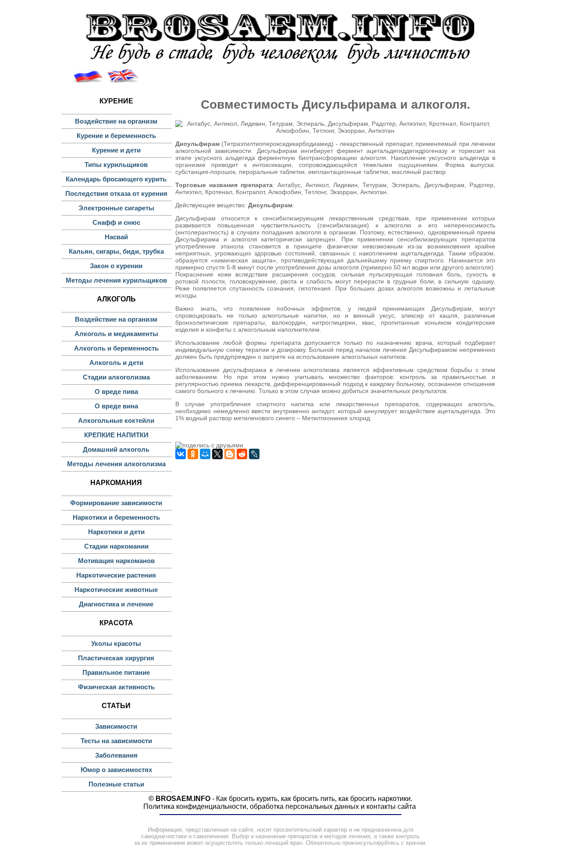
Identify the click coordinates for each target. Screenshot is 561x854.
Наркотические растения (116, 575)
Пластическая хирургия (116, 658)
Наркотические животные (116, 589)
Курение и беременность (116, 135)
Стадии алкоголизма (116, 377)
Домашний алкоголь (116, 449)
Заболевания (116, 755)
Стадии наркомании (116, 546)
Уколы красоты (116, 643)
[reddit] (242, 454)
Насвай (116, 237)
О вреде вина (116, 406)
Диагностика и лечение (116, 604)
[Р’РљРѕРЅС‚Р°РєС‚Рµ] (180, 454)
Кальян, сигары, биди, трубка (116, 251)
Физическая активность (116, 687)
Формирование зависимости (116, 503)
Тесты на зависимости (116, 740)
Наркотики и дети (116, 531)
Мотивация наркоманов (116, 560)
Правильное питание (116, 672)
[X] (217, 454)
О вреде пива (116, 391)
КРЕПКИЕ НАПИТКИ (116, 435)
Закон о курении (116, 265)
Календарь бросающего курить (116, 179)
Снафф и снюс (116, 222)
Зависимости (116, 726)
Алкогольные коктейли (116, 420)
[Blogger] (229, 454)
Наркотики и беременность (116, 517)
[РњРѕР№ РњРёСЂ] (205, 454)
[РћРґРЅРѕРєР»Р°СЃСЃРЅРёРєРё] (193, 454)
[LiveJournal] (254, 454)
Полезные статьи (116, 784)
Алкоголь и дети (116, 362)
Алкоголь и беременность (116, 348)
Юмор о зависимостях (116, 769)
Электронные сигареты (116, 208)
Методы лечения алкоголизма (116, 464)
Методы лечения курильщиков (116, 280)
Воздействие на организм (116, 121)
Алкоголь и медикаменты (116, 333)
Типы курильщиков (116, 164)
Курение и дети (116, 150)
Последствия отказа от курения (116, 193)
